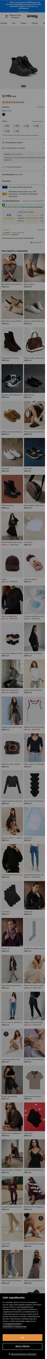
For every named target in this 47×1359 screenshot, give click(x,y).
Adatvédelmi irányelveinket (14, 1326)
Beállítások (23, 1346)
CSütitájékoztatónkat (11, 1324)
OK (22, 1337)
